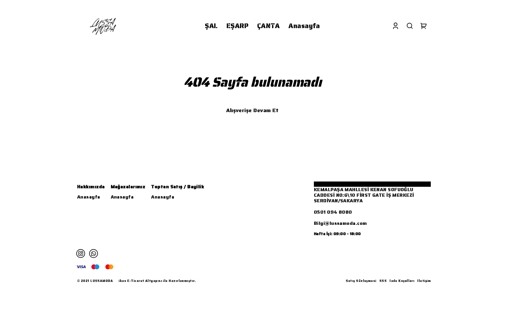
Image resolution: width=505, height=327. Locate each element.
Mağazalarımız (128, 186)
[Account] (395, 26)
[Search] (410, 26)
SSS (383, 280)
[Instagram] (80, 253)
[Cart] (424, 26)
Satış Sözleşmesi (361, 280)
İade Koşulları (402, 280)
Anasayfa (88, 197)
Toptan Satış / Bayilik (177, 186)
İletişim (424, 280)
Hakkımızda (91, 186)
